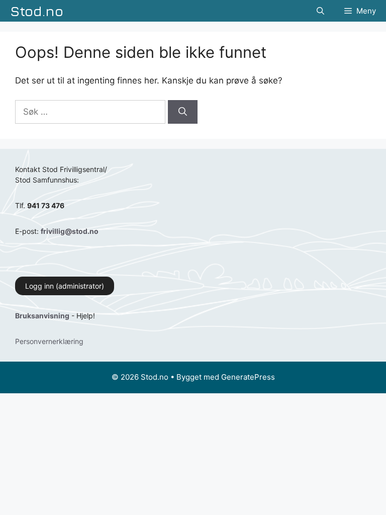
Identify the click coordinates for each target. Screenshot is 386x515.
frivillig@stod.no (70, 231)
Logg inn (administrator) (64, 286)
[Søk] (183, 112)
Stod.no (36, 11)
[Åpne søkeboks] (320, 11)
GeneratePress (248, 377)
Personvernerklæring (49, 341)
